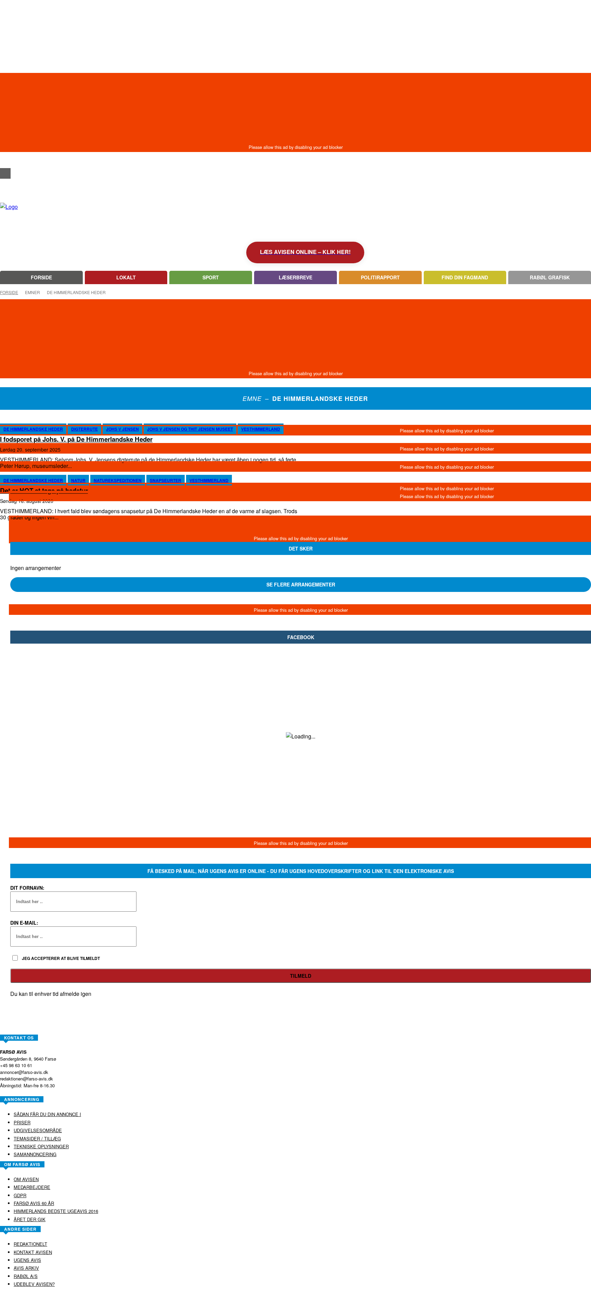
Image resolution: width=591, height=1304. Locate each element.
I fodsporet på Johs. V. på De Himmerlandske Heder (76, 439)
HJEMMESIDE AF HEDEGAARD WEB (322, 1298)
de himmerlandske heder (33, 429)
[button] (5, 161)
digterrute (84, 429)
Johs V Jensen (122, 429)
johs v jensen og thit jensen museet (190, 429)
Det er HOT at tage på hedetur (44, 490)
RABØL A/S (273, 1298)
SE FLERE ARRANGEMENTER (300, 584)
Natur (78, 480)
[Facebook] (5, 173)
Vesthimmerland (260, 429)
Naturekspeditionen (118, 480)
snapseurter (165, 480)
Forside (9, 292)
